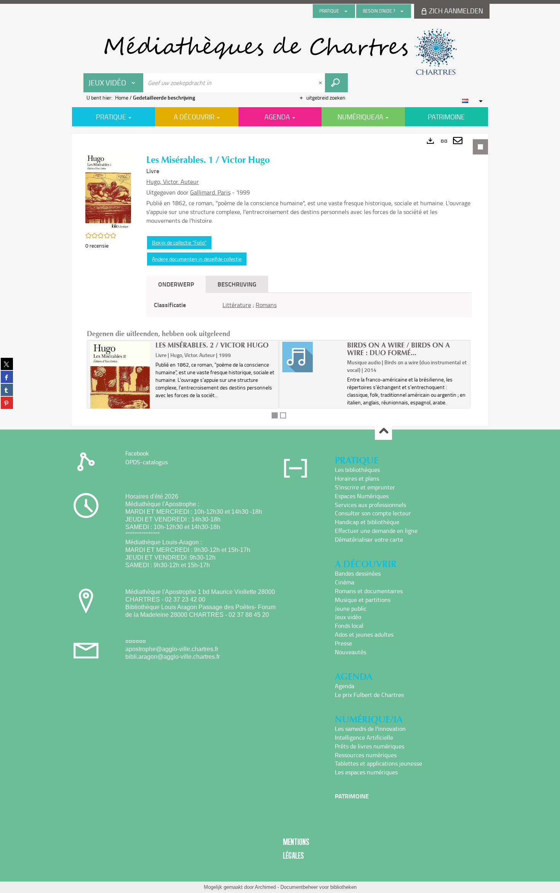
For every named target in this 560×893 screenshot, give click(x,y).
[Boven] (383, 431)
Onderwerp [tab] (176, 284)
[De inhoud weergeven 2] (283, 415)
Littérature (236, 305)
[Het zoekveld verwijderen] (321, 82)
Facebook (137, 453)
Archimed (265, 887)
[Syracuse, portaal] (280, 52)
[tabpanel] (280, 280)
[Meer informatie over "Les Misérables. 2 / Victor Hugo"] (120, 391)
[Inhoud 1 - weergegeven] (275, 415)
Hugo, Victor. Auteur (172, 181)
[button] (108, 191)
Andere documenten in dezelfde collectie (197, 258)
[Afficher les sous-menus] (346, 11)
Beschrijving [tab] (237, 284)
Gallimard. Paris (210, 192)
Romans (266, 305)
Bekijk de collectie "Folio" (179, 242)
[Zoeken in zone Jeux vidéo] (336, 82)
